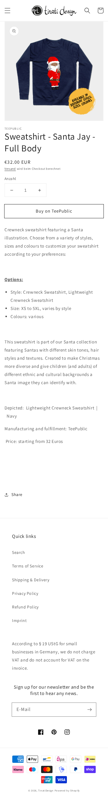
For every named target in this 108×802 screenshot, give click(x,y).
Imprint (19, 620)
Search (18, 552)
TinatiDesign (45, 790)
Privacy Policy (25, 593)
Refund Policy (25, 607)
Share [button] (16, 494)
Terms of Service (28, 566)
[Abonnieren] (89, 709)
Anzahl (10, 178)
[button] (7, 10)
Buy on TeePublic (54, 211)
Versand (10, 169)
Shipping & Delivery (30, 580)
